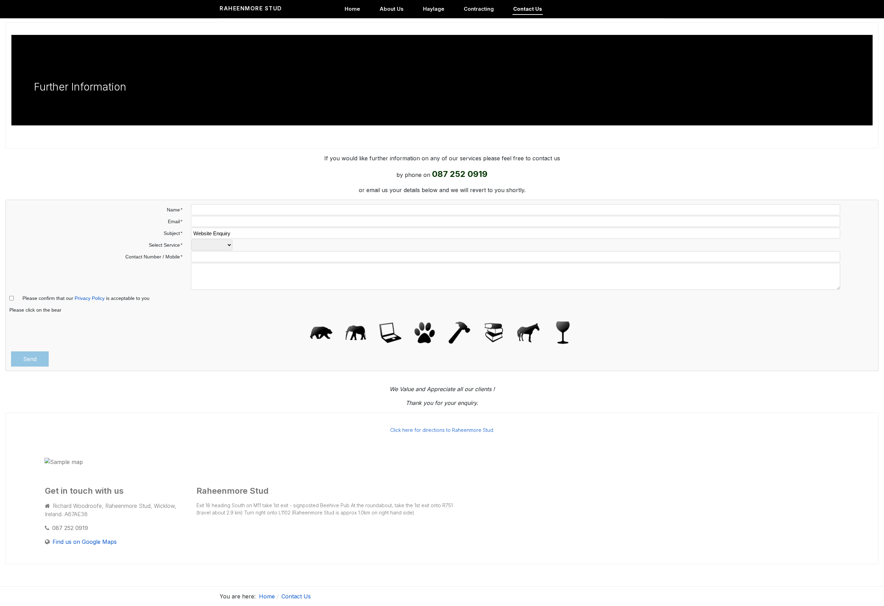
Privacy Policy (90, 298)
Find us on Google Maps (84, 541)
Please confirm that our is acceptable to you (86, 298)
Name (173, 209)
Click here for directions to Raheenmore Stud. (442, 430)
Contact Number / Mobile (152, 256)
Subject (172, 233)
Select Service (164, 245)
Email (174, 221)
